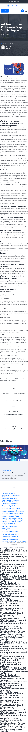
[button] (12, 487)
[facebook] (8, 400)
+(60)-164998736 (14, 1)
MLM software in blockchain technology (14, 473)
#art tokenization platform (14, 390)
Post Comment (12, 43)
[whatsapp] (14, 400)
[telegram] (17, 400)
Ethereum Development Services (13, 414)
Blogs (7, 34)
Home (2, 34)
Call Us (5, 10)
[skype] (20, 400)
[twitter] (11, 400)
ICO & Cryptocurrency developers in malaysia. (14, 547)
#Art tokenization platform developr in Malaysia (14, 393)
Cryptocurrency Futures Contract (14, 428)
